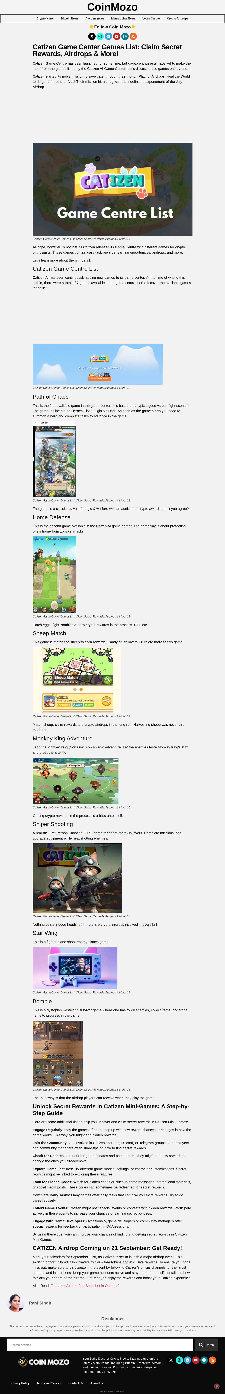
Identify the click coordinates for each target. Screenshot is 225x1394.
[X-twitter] (92, 36)
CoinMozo (112, 7)
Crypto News (45, 18)
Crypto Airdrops (177, 18)
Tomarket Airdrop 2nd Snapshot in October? (85, 1286)
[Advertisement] (112, 116)
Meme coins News (123, 18)
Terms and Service (49, 1383)
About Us (96, 1383)
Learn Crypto (151, 18)
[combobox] (100, 1345)
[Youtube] (116, 36)
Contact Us (75, 1383)
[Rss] (133, 36)
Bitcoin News (69, 18)
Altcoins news (94, 18)
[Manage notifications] (217, 1386)
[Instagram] (100, 36)
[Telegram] (108, 36)
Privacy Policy (20, 1383)
